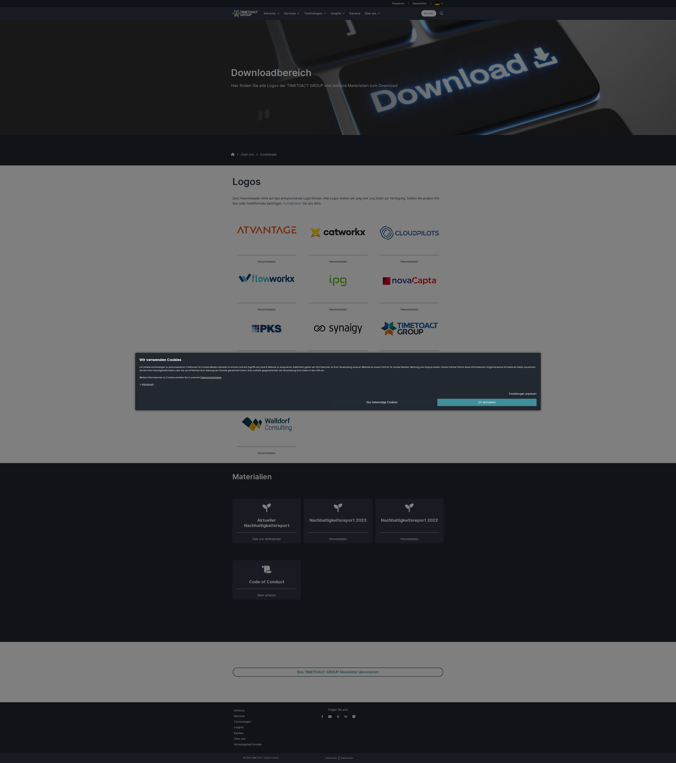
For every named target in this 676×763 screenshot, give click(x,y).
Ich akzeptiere (487, 402)
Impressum (148, 384)
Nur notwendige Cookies (382, 402)
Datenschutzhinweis (211, 377)
